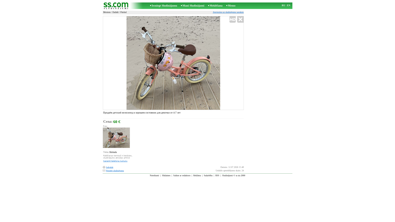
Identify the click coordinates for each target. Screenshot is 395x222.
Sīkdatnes (166, 175)
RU (283, 5)
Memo (231, 5)
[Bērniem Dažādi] (116, 137)
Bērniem (107, 12)
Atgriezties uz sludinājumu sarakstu (228, 12)
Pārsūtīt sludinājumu (115, 171)
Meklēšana (216, 5)
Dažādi (115, 12)
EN (288, 5)
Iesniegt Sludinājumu (164, 5)
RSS (217, 175)
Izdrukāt (109, 167)
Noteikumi (154, 175)
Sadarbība (208, 175)
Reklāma (197, 175)
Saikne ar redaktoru (181, 175)
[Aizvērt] (240, 19)
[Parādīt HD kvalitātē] (173, 63)
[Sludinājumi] (116, 6)
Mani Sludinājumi (193, 5)
